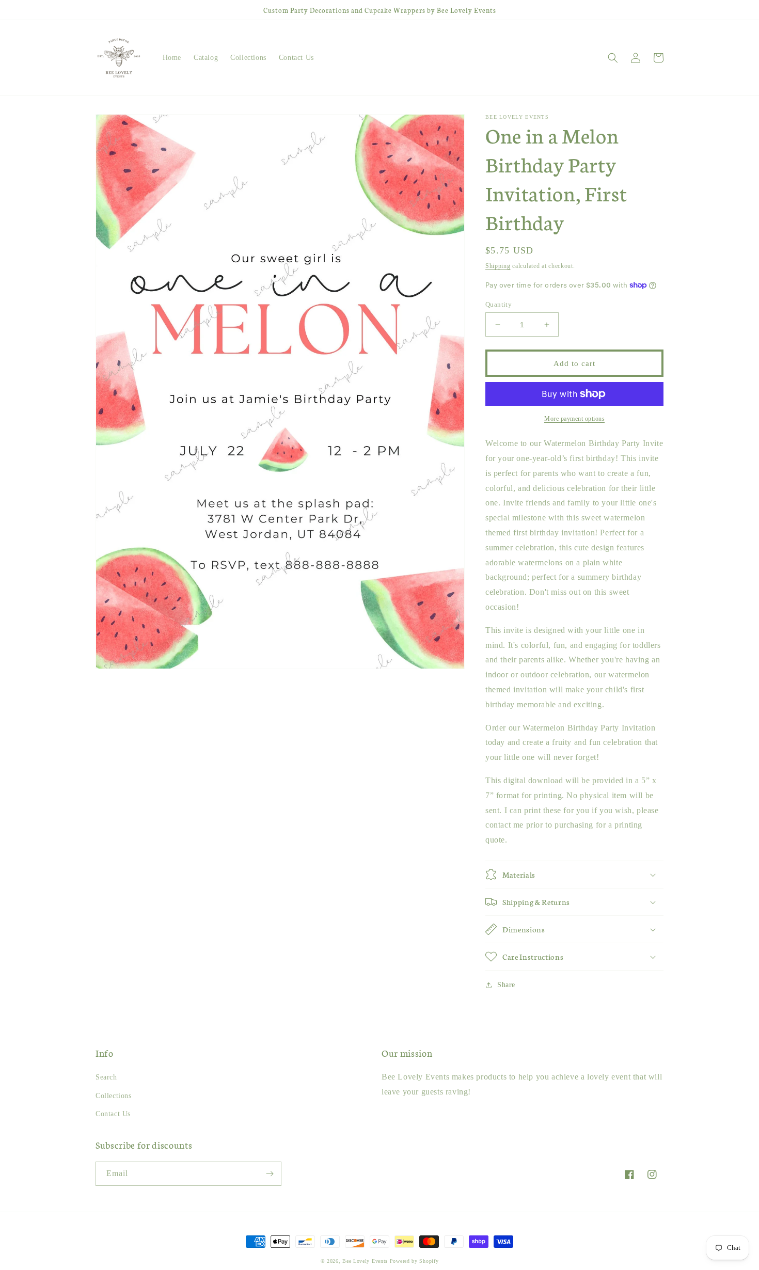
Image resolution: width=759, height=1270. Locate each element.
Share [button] (506, 985)
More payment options (574, 418)
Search (106, 1077)
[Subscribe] (269, 1174)
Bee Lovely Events (365, 1261)
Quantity (498, 304)
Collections (114, 1096)
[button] (613, 57)
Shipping (498, 265)
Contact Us (113, 1114)
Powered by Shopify (414, 1261)
